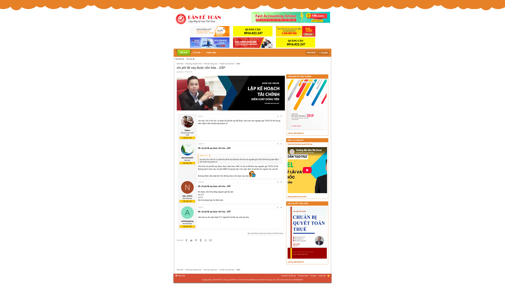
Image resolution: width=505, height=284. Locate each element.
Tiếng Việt (181, 276)
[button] (202, 52)
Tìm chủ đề (190, 59)
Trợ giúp (313, 276)
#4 (281, 207)
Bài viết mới (180, 59)
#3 (281, 182)
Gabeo (181, 72)
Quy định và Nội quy (288, 276)
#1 (281, 116)
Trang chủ (322, 276)
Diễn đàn (184, 53)
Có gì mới (196, 53)
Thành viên (211, 53)
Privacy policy (303, 276)
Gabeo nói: (204, 155)
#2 (281, 144)
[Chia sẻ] (277, 116)
